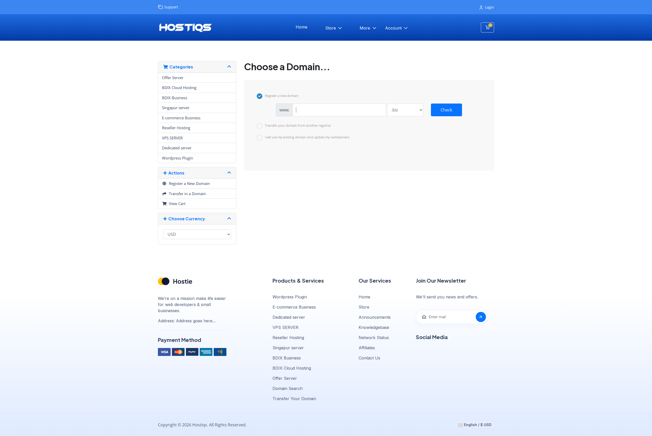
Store (331, 28)
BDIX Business (174, 97)
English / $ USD (477, 425)
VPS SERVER (172, 137)
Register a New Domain (188, 183)
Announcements (375, 317)
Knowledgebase (374, 327)
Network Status (374, 337)
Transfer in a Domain (186, 193)
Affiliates (367, 347)
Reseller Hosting (176, 127)
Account (394, 28)
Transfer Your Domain (294, 398)
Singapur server (175, 107)
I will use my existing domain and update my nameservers (307, 137)
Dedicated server (177, 147)
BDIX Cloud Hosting (179, 87)
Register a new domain (281, 96)
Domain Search (288, 388)
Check (446, 110)
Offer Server (172, 77)
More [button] (365, 28)
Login (489, 7)
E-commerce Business (181, 117)
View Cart (176, 203)
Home (301, 27)
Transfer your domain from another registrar (298, 125)
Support (171, 7)
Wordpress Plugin (177, 158)
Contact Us (369, 357)
